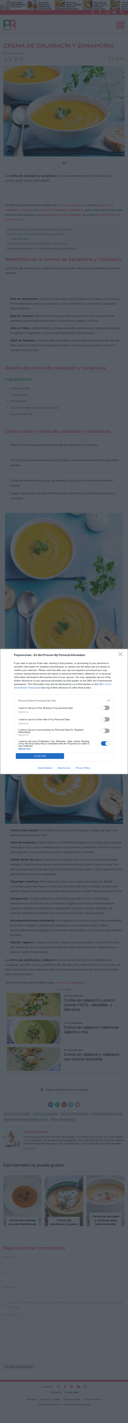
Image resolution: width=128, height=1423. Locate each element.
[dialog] (64, 711)
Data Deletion (45, 768)
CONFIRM (40, 756)
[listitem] (64, 700)
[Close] (121, 655)
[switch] (105, 708)
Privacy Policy (83, 768)
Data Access (64, 768)
